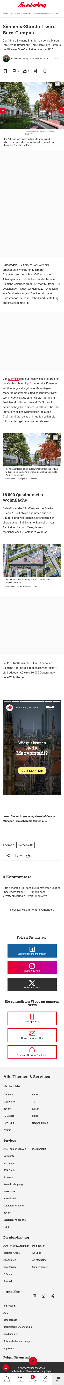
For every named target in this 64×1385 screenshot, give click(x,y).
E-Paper (7, 1274)
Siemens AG (25, 845)
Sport (35, 1094)
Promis (7, 1130)
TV (33, 1101)
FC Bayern (9, 1115)
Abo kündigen (10, 1334)
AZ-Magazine (39, 1260)
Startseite (6, 14)
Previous (2, 110)
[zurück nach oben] (33, 1361)
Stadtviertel (27, 14)
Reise (35, 1115)
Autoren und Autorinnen (16, 1245)
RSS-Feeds (9, 1170)
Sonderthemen (40, 1267)
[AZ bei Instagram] (43, 1295)
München (16, 14)
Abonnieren (9, 1260)
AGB (5, 1312)
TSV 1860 (8, 1123)
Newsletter (9, 1156)
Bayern (7, 1108)
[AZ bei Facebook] (34, 1295)
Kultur (35, 1108)
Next (61, 110)
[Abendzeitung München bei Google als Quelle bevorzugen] (45, 71)
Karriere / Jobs (11, 1253)
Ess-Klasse (9, 1191)
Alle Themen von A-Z (14, 1149)
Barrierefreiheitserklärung (17, 1327)
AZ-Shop (36, 1253)
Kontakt (7, 1281)
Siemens (13, 378)
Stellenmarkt (39, 1149)
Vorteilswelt (10, 1198)
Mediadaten (38, 1245)
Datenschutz (10, 1320)
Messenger (9, 1163)
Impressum (9, 1305)
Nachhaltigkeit (40, 1123)
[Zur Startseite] (32, 7)
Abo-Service (10, 1267)
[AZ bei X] (52, 1295)
